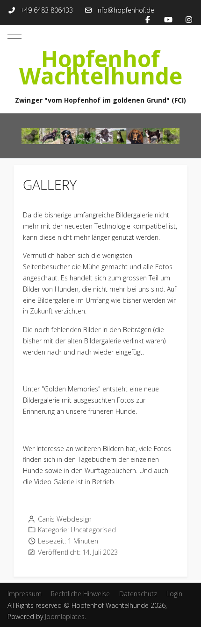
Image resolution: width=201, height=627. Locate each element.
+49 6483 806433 (46, 10)
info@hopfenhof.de (125, 10)
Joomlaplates (65, 616)
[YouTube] (168, 19)
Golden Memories (71, 388)
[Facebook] (147, 19)
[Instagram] (189, 19)
